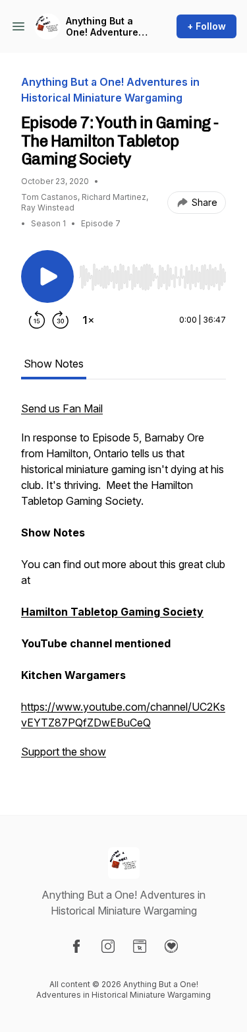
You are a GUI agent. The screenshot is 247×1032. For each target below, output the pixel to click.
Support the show (63, 751)
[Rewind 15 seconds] (37, 320)
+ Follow (206, 26)
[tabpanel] (123, 587)
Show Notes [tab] (54, 363)
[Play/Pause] (47, 276)
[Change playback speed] (88, 320)
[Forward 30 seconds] (60, 320)
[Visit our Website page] (139, 946)
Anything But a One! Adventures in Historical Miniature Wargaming (105, 26)
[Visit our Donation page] (171, 946)
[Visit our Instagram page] (108, 946)
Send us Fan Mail (62, 408)
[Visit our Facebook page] (76, 946)
